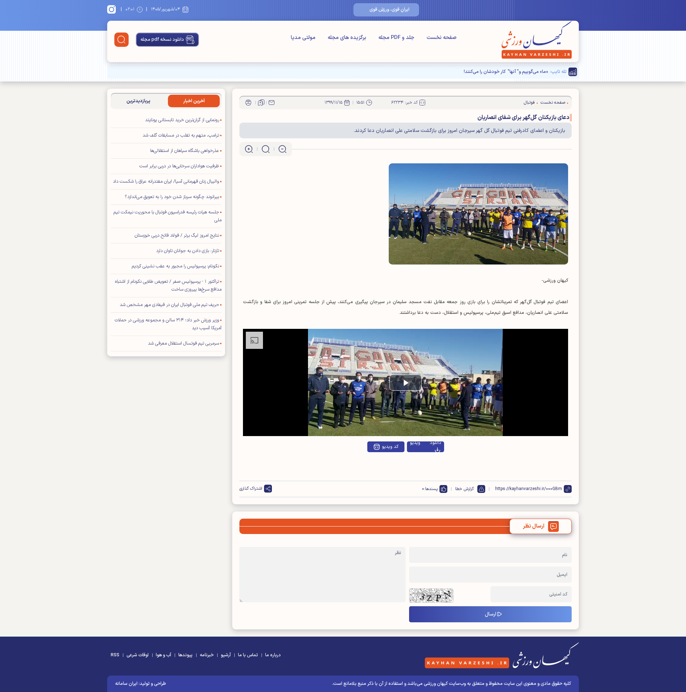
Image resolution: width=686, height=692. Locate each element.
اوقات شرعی (137, 655)
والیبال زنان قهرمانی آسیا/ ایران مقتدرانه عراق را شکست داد (166, 181)
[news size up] (248, 149)
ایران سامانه (126, 683)
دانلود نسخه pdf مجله (162, 39)
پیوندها (185, 655)
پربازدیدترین (138, 101)
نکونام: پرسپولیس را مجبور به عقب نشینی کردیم (175, 266)
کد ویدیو (390, 446)
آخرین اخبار (194, 101)
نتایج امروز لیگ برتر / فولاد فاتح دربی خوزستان (177, 235)
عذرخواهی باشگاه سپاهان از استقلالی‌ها (184, 150)
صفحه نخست (442, 38)
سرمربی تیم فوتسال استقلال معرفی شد (183, 343)
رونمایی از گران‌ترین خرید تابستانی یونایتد (182, 120)
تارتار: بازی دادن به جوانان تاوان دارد (187, 250)
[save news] (261, 102)
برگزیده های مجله (347, 38)
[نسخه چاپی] (248, 102)
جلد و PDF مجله (396, 38)
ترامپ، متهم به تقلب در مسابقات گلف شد (181, 135)
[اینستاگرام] (112, 9)
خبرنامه (207, 655)
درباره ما (273, 655)
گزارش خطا (464, 489)
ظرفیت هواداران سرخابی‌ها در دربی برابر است (179, 166)
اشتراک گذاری (250, 488)
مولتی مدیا (303, 38)
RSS (115, 655)
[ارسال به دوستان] (271, 102)
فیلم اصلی (419, 466)
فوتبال (529, 102)
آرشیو (226, 655)
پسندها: (431, 489)
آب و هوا (163, 655)
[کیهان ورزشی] (537, 40)
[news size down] (282, 149)
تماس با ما (248, 655)
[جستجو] (121, 40)
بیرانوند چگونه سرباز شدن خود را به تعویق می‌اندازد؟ (172, 197)
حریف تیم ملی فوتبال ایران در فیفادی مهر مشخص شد (169, 304)
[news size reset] (265, 149)
